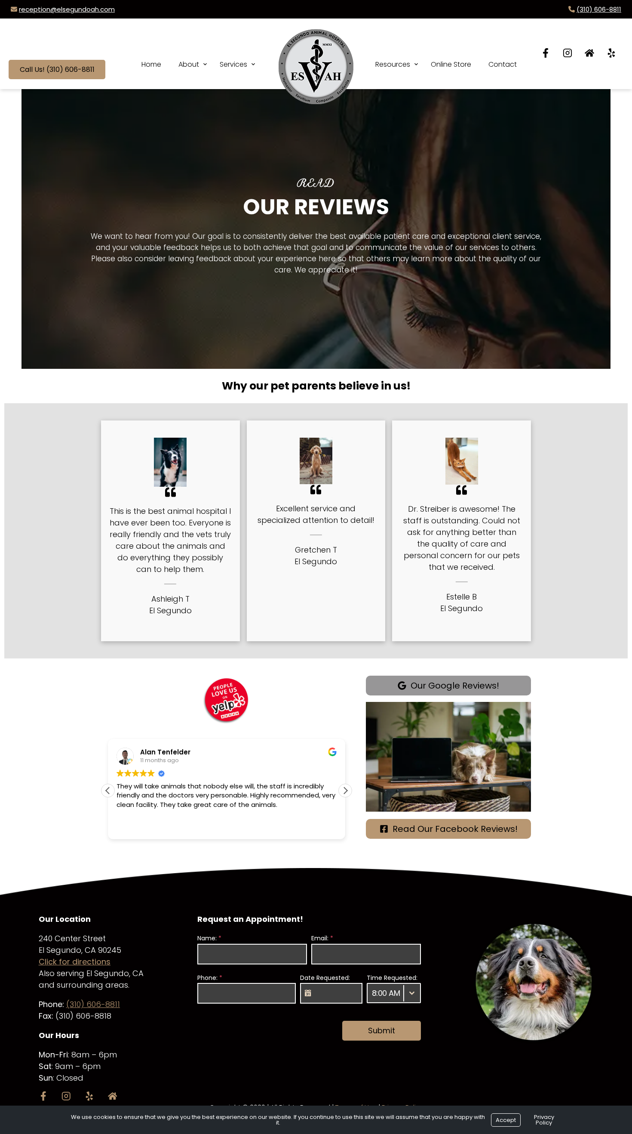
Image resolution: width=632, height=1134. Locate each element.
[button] (345, 790)
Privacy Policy (544, 1120)
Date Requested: (325, 977)
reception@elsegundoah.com (67, 9)
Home (151, 64)
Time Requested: (392, 977)
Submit (381, 1030)
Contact (502, 64)
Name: (209, 938)
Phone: (209, 977)
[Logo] (316, 58)
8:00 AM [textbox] (386, 993)
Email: (322, 938)
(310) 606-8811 (599, 9)
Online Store (451, 64)
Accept (506, 1120)
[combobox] (394, 993)
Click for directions (74, 961)
